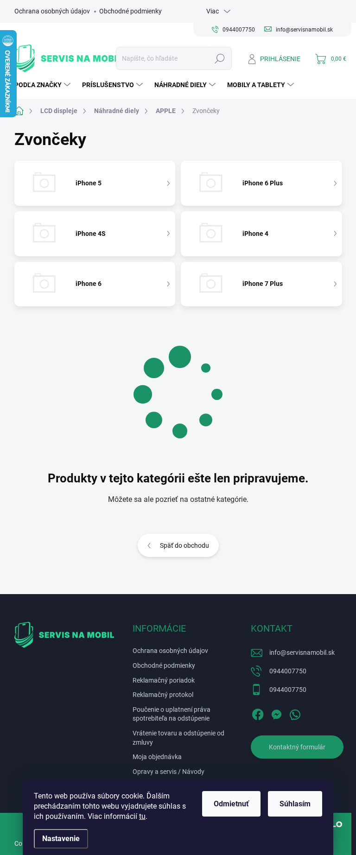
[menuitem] (43, 85)
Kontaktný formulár (297, 747)
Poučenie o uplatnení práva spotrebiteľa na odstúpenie (171, 714)
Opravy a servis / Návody (168, 771)
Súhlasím (295, 803)
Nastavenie (61, 838)
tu (142, 816)
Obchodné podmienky (130, 11)
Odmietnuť (231, 803)
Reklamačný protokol (163, 694)
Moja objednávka (157, 756)
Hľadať (219, 58)
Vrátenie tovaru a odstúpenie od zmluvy (178, 737)
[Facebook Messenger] (276, 713)
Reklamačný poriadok (164, 680)
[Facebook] (258, 713)
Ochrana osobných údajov (52, 11)
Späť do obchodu (184, 545)
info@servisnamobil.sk (302, 652)
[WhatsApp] (295, 713)
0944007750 (287, 671)
